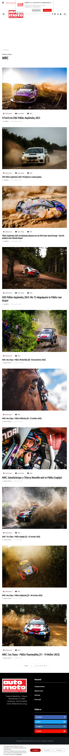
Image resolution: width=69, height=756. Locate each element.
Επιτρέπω (47, 10)
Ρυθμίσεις (19, 754)
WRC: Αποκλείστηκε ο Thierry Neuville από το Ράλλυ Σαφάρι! (32, 477)
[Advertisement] (34, 35)
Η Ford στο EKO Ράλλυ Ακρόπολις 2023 (21, 117)
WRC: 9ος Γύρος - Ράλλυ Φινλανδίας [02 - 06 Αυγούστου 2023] (24, 359)
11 (42, 666)
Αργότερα (36, 10)
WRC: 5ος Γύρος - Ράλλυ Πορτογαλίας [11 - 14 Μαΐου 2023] (30, 654)
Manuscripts (37, 699)
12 (44, 666)
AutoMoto (6, 121)
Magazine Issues (38, 691)
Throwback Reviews (39, 686)
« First (26, 666)
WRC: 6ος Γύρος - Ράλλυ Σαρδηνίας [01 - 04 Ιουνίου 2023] (22, 595)
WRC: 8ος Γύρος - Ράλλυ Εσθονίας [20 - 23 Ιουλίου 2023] (22, 418)
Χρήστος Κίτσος (8, 362)
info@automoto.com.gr (19, 704)
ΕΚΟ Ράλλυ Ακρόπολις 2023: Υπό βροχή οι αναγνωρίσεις (22, 177)
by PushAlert (21, 12)
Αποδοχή (35, 750)
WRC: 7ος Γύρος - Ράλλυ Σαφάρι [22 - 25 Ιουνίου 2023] (21, 536)
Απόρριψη (47, 750)
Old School (37, 695)
